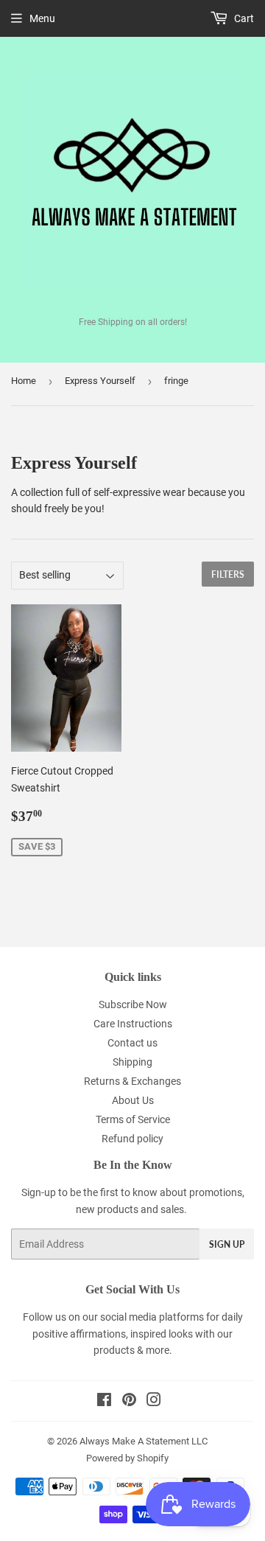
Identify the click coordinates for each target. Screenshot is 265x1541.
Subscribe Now (133, 1004)
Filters (227, 574)
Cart (243, 18)
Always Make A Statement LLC (144, 1441)
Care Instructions (132, 1024)
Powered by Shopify (127, 1458)
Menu (42, 18)
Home (23, 380)
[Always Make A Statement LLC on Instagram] (153, 1402)
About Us (133, 1100)
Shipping (132, 1062)
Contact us (132, 1043)
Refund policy (132, 1139)
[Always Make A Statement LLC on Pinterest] (129, 1402)
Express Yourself (100, 380)
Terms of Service (133, 1119)
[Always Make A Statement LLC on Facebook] (104, 1402)
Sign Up (226, 1244)
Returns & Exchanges (132, 1081)
